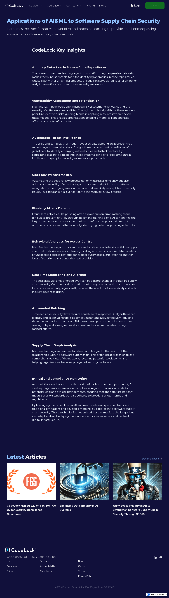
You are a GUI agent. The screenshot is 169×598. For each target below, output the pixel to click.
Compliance (46, 571)
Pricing (90, 5)
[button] (36, 5)
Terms (81, 571)
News (102, 5)
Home (10, 561)
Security (44, 561)
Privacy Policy (85, 576)
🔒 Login (135, 5)
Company (12, 566)
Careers (82, 566)
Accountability (47, 566)
